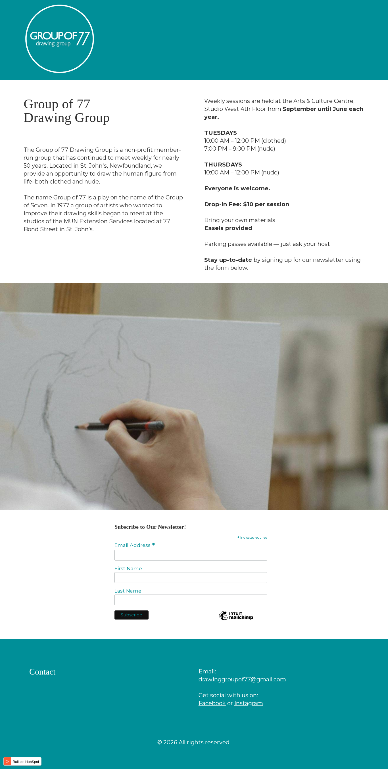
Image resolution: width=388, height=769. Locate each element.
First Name (128, 568)
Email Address (134, 545)
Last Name (127, 591)
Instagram (248, 703)
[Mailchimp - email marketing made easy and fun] (236, 619)
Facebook (212, 703)
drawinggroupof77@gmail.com (242, 679)
